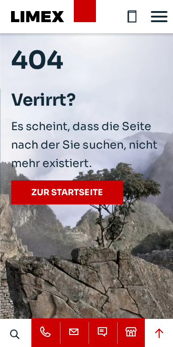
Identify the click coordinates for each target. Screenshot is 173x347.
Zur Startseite (66, 192)
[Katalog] (132, 17)
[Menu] (159, 16)
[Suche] (15, 334)
